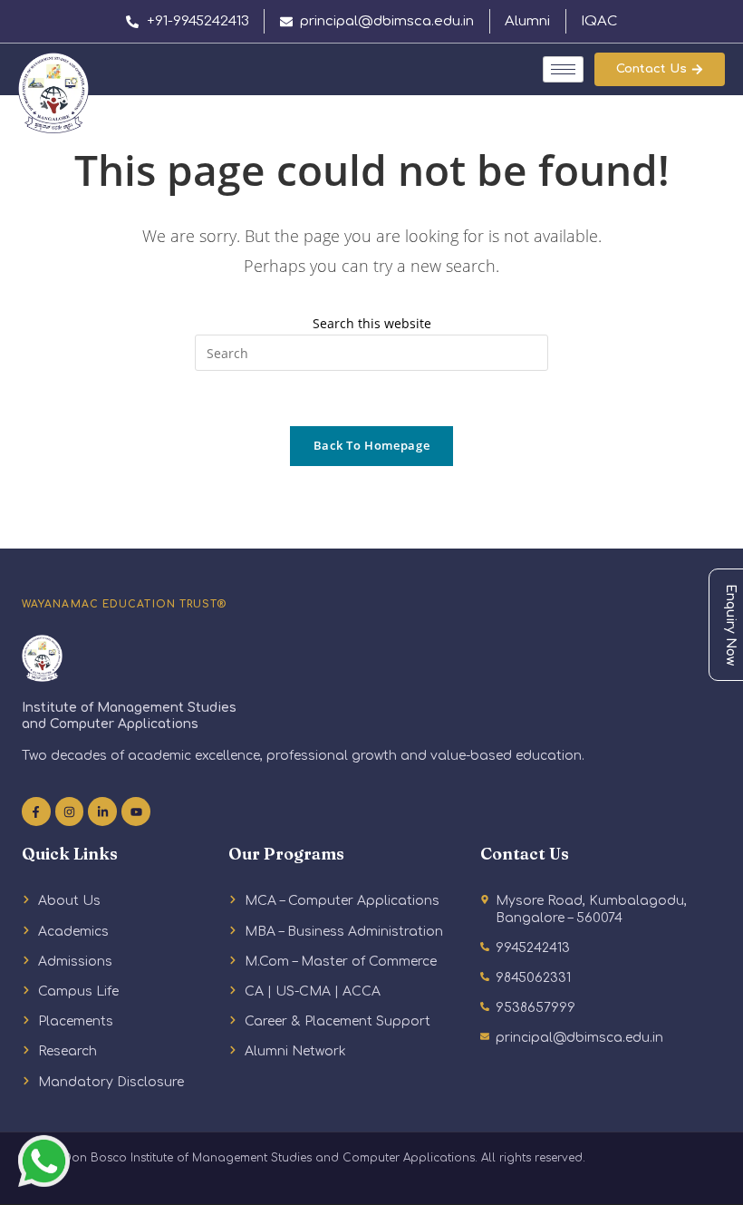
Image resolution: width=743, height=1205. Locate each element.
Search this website (372, 323)
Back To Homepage (371, 445)
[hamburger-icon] (563, 69)
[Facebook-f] (36, 811)
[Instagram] (69, 811)
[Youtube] (135, 811)
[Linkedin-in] (102, 811)
